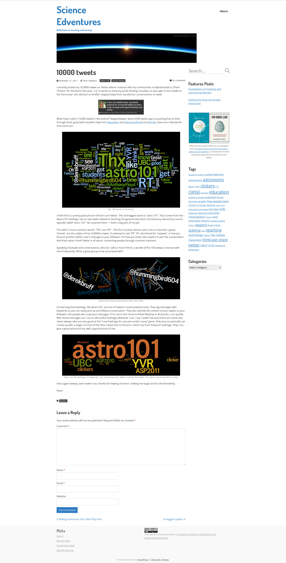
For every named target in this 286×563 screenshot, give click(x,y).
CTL (217, 186)
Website (61, 496)
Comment (63, 426)
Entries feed (63, 540)
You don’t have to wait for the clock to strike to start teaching (208, 150)
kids (222, 209)
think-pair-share (215, 239)
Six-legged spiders (173, 519)
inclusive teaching (206, 205)
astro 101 (105, 80)
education (219, 192)
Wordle (152, 122)
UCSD (211, 245)
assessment (195, 180)
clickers (207, 186)
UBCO (203, 245)
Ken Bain (214, 209)
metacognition (196, 216)
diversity (205, 193)
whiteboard (220, 245)
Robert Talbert (214, 225)
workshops (193, 249)
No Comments (178, 80)
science (194, 230)
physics (205, 220)
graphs (202, 201)
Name (61, 470)
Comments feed (65, 545)
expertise (210, 197)
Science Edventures (79, 17)
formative (193, 201)
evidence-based (196, 197)
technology (195, 235)
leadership (193, 213)
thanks (207, 235)
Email (61, 483)
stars (203, 230)
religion (191, 225)
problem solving (217, 221)
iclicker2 (192, 205)
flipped (219, 197)
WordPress (143, 559)
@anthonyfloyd (133, 122)
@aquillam (113, 122)
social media (118, 80)
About (224, 11)
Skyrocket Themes (160, 559)
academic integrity (196, 174)
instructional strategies (198, 209)
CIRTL (197, 186)
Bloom (191, 186)
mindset (209, 217)
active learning (214, 174)
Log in (60, 536)
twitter (63, 400)
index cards (220, 205)
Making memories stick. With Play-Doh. (80, 519)
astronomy (213, 179)
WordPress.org (65, 550)
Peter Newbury (90, 80)
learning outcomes (208, 213)
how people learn (218, 201)
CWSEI (194, 192)
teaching (214, 230)
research (201, 225)
